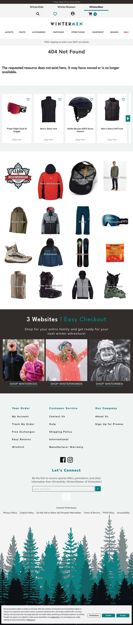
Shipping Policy (60, 431)
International (59, 439)
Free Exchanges (23, 431)
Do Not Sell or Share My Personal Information (58, 512)
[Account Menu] (72, 14)
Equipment (98, 32)
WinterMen (96, 6)
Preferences (94, 615)
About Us (102, 416)
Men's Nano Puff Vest (112, 128)
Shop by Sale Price (114, 177)
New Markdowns (50, 183)
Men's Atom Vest (48, 128)
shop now (17, 139)
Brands (114, 32)
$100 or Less (83, 286)
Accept (123, 615)
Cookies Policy (27, 512)
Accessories (38, 32)
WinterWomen (66, 6)
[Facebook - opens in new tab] (63, 460)
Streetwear (78, 32)
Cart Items (114, 254)
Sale (126, 32)
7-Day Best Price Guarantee (67, 2)
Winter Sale (18, 221)
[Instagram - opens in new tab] (70, 460)
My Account (20, 416)
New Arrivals (115, 286)
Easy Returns (21, 439)
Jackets (9, 32)
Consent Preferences (66, 507)
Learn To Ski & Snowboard (18, 178)
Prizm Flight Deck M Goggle (17, 130)
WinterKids (37, 6)
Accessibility (123, 512)
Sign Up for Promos (109, 424)
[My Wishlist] (55, 14)
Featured (18, 286)
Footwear (58, 32)
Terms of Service (92, 512)
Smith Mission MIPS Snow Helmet (80, 130)
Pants (22, 32)
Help (52, 424)
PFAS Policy (108, 512)
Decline (108, 615)
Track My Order (23, 424)
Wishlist (18, 446)
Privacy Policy (10, 512)
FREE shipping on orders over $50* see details (66, 42)
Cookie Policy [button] (55, 617)
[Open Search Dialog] (38, 14)
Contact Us (57, 416)
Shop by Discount (82, 179)
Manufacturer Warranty (66, 446)
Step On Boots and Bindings (50, 287)
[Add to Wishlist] (28, 98)
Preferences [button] (30, 620)
